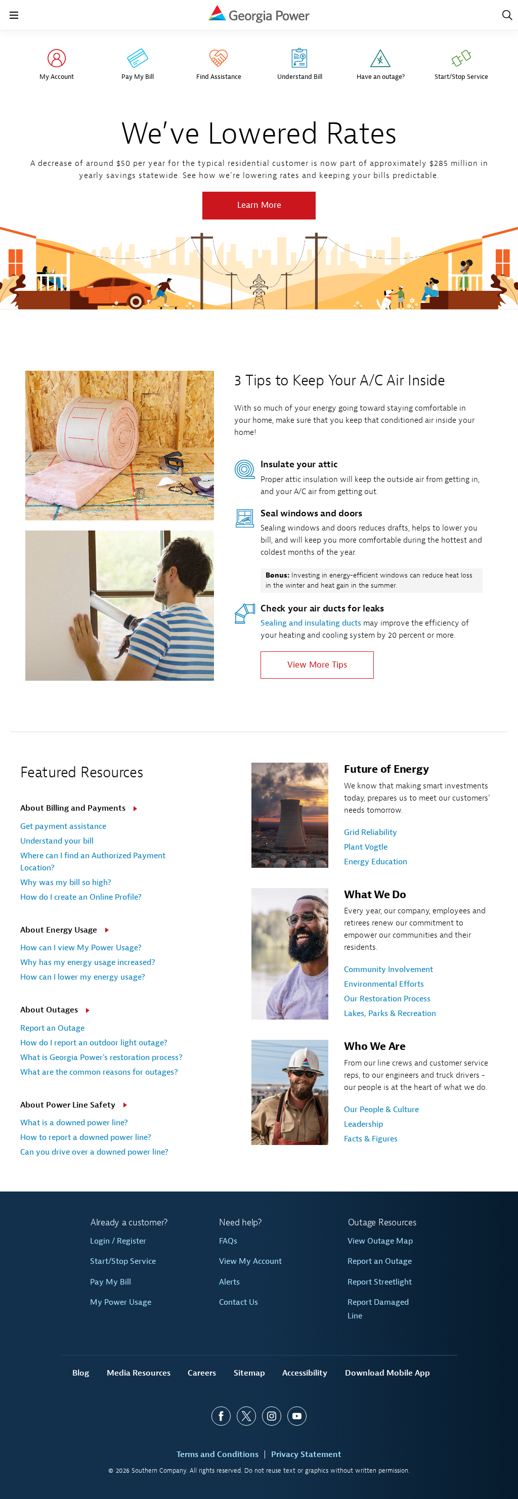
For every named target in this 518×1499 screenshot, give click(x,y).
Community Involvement (388, 969)
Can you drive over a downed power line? (94, 1152)
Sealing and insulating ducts (311, 623)
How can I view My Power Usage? (81, 948)
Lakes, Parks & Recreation (390, 1013)
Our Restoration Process (387, 999)
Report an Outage (52, 1028)
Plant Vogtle (365, 847)
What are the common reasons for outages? (99, 1072)
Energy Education (375, 862)
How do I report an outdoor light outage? (93, 1043)
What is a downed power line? (74, 1123)
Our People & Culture (381, 1110)
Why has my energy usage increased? (87, 962)
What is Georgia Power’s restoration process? (101, 1057)
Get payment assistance (63, 826)
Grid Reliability (370, 832)
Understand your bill (57, 841)
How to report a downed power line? (85, 1137)
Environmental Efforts (384, 984)
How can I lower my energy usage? (82, 977)
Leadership (363, 1124)
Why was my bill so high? (65, 882)
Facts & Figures (371, 1139)
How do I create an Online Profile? (81, 897)
